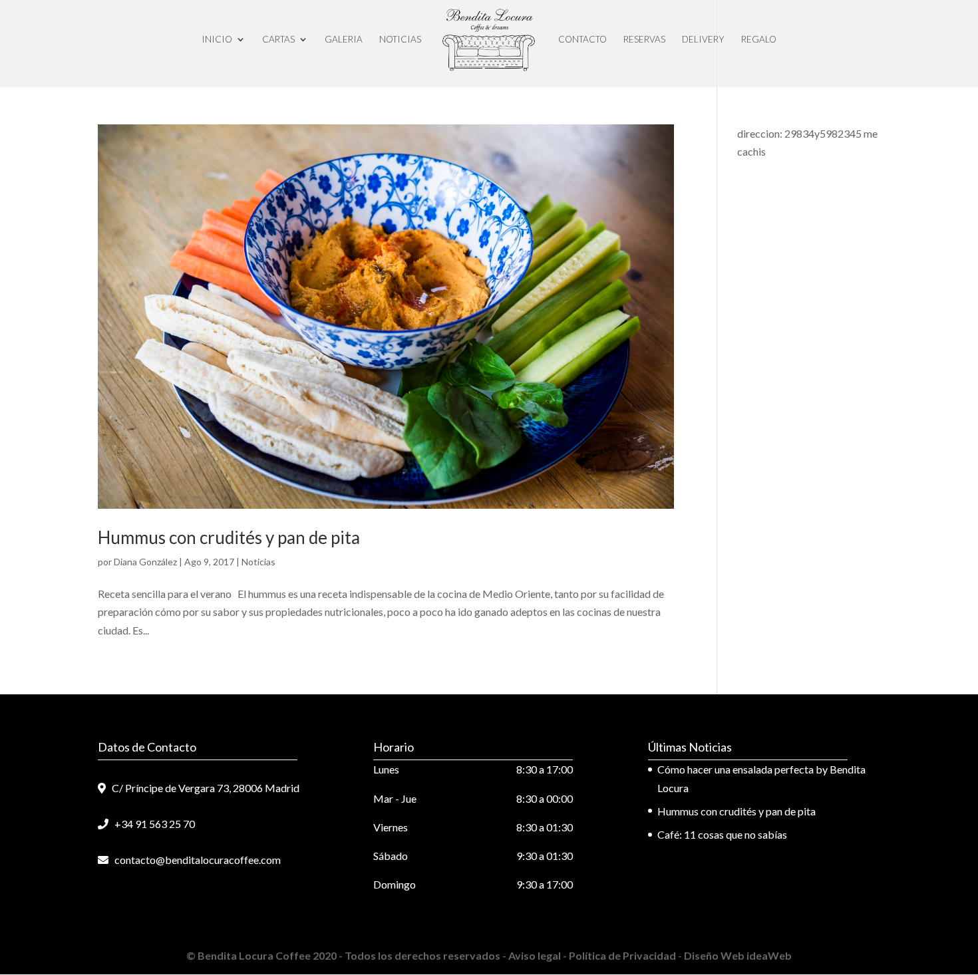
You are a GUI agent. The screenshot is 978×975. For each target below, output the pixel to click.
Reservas (644, 39)
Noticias (400, 39)
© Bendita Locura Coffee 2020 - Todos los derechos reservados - (347, 955)
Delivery (703, 39)
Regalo (758, 39)
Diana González (145, 561)
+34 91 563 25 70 (151, 823)
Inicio (217, 39)
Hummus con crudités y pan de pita (229, 537)
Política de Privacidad (623, 955)
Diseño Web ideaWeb (737, 955)
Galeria (344, 39)
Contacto (582, 39)
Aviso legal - (538, 955)
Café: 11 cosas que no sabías (722, 834)
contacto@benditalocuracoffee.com (194, 859)
